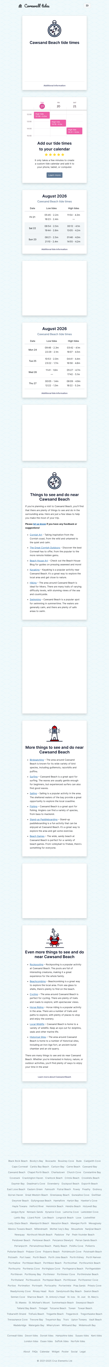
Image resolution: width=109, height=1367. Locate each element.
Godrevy (97, 1189)
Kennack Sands (35, 1211)
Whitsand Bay (69, 1325)
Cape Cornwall (20, 1166)
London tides (31, 1341)
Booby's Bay (36, 1160)
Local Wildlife (37, 1024)
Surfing (34, 776)
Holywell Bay (90, 1206)
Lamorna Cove (71, 1211)
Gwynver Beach (20, 1200)
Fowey (76, 1189)
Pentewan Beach (41, 1240)
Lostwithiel (89, 1217)
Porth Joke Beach (58, 1257)
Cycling (34, 994)
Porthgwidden (93, 1268)
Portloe (12, 1285)
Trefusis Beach (36, 1313)
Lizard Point (33, 1217)
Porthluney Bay (33, 1274)
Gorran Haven (15, 1194)
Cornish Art (36, 534)
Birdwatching (37, 759)
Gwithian (96, 1194)
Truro (66, 1319)
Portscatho (50, 1285)
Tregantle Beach (55, 1313)
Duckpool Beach (70, 1183)
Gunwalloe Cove (80, 1194)
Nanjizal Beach (93, 1228)
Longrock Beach (65, 1217)
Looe (78, 1217)
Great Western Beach (36, 1194)
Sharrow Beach (35, 1296)
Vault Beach (95, 1319)
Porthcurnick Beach (89, 1262)
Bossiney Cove (66, 1160)
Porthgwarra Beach (72, 1268)
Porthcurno (15, 1268)
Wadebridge (19, 1325)
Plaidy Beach (60, 1245)
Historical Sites (38, 1037)
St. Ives (71, 1296)
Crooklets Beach (90, 1177)
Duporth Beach (89, 1183)
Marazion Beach (59, 1223)
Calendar (45, 1351)
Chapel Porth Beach (38, 1172)
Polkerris (90, 1245)
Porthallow (14, 1262)
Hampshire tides (64, 1335)
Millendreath (41, 1228)
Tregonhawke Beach (91, 1313)
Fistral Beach (64, 1189)
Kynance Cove (53, 1211)
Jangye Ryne (18, 1211)
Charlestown (58, 1172)
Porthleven (16, 1274)
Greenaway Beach (59, 1194)
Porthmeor (49, 1274)
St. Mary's (93, 1296)
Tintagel (43, 1308)
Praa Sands (79, 1285)
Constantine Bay (92, 1172)
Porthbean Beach (32, 1262)
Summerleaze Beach (63, 1302)
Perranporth (20, 1245)
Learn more (54, 175)
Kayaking (35, 569)
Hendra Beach (73, 1206)
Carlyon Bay (57, 1166)
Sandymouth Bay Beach (69, 1291)
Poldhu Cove (76, 1245)
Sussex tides (82, 1335)
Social (74, 1351)
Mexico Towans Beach (20, 1228)
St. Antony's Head (55, 1296)
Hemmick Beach (54, 1206)
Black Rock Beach (18, 1160)
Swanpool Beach (85, 1302)
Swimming (35, 599)
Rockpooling (36, 964)
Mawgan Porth (78, 1223)
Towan (72, 1308)
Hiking (33, 582)
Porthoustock (33, 1279)
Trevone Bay (36, 1319)
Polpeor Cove (33, 1251)
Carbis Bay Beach (39, 1166)
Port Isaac (25, 1257)
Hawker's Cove (89, 1200)
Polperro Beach (51, 1251)
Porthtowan (69, 1279)
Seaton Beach (91, 1291)
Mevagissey (95, 1223)
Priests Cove (94, 1285)
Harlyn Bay (73, 1200)
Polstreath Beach (93, 1251)
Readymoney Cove (20, 1291)
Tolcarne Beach (58, 1308)
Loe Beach (48, 1217)
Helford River (37, 1206)
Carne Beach (73, 1166)
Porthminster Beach (87, 1274)
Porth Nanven (93, 1257)
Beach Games (37, 836)
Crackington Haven (32, 1177)
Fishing (33, 806)
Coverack (15, 1177)
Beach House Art (39, 560)
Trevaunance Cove (18, 1319)
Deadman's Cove (36, 1183)
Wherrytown (53, 1325)
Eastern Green (35, 1189)
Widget (55, 1351)
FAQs (35, 1351)
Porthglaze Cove (51, 1268)
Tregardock (72, 1313)
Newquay (20, 1234)
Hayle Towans (19, 1206)
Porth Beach (39, 1257)
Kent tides (96, 1335)
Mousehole (77, 1228)
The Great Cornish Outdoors (45, 547)
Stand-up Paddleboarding (43, 819)
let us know (39, 524)
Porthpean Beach (52, 1279)
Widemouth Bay (87, 1325)
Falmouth (50, 1189)
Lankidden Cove (89, 1211)
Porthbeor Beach (52, 1262)
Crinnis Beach (72, 1177)
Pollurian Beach (15, 1251)
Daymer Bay (18, 1183)
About (26, 1351)
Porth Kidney (77, 1257)
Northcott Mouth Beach (39, 1234)
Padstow (59, 1234)
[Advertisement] (54, 288)
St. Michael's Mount (39, 1302)
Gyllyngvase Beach (41, 1200)
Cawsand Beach (16, 1172)
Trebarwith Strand (16, 1313)
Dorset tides (46, 1335)
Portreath (37, 1285)
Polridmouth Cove (71, 1251)
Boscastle (50, 1160)
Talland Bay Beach (26, 1308)
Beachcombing (38, 981)
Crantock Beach (53, 1177)
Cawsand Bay (89, 1166)
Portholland (17, 1279)
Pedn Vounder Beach (83, 1234)
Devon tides (31, 1335)
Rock (51, 1291)
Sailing (33, 793)
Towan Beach (85, 1308)
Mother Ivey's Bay (59, 1228)
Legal (83, 1351)
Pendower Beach (21, 1240)
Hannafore (59, 1200)
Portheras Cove (31, 1268)
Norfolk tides (78, 1341)
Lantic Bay (19, 1217)
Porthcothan (70, 1262)
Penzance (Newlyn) (63, 1240)
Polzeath (12, 1257)
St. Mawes (20, 1302)
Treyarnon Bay (53, 1319)
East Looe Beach (16, 1189)
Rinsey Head (39, 1291)
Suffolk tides (62, 1341)
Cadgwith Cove (92, 1160)
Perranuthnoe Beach (40, 1245)
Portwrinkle (65, 1285)
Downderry (53, 1183)
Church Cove (74, 1172)
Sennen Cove (18, 1296)
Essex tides (46, 1341)
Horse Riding (37, 1007)
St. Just (81, 1296)
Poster (65, 1351)
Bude (79, 1160)
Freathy (86, 1189)
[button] (55, 85)
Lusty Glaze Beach (18, 1223)
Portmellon (24, 1285)
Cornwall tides (15, 1335)
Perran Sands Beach (86, 1240)
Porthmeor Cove (66, 1274)
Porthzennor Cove (88, 1279)
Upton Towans (79, 1319)
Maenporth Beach (39, 1223)
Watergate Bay (36, 1325)
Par (68, 1234)
